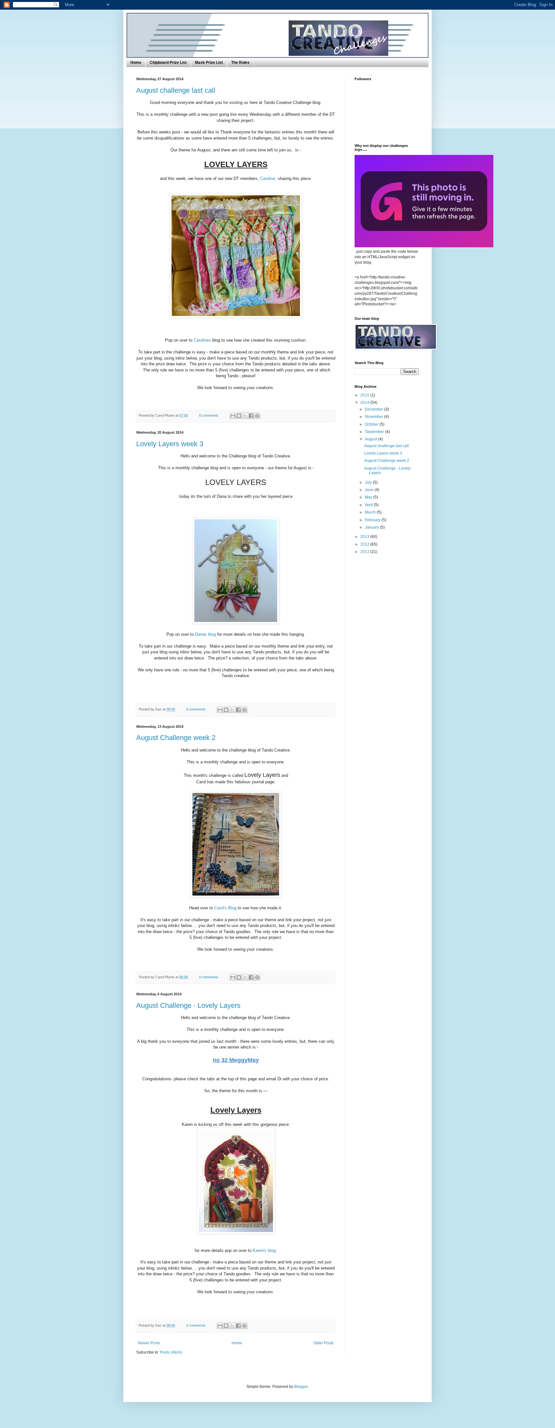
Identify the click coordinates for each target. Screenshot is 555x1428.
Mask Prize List (209, 62)
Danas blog (206, 634)
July (369, 482)
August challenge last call (175, 90)
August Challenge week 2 (176, 738)
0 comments (208, 415)
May (369, 497)
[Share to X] (245, 415)
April (369, 505)
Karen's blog (264, 1250)
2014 (365, 402)
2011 (365, 551)
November (374, 416)
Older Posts (323, 1343)
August (371, 439)
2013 (365, 536)
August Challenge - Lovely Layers (188, 1005)
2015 (365, 395)
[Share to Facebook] (251, 415)
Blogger (301, 1386)
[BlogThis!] (239, 415)
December (374, 409)
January (372, 527)
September (375, 431)
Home (135, 62)
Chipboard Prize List (168, 62)
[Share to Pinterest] (257, 415)
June (369, 490)
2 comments (196, 1325)
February (373, 520)
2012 (365, 544)
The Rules (240, 62)
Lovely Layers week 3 (169, 444)
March (371, 512)
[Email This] (233, 415)
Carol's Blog (225, 907)
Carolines (202, 340)
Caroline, (268, 178)
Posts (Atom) (171, 1352)
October (372, 424)
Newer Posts (149, 1343)
